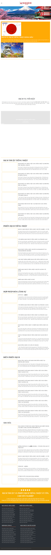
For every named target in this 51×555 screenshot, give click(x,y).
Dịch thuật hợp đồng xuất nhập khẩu (8, 543)
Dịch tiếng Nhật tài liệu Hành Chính (8, 539)
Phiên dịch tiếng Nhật (15, 227)
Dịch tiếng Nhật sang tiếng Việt (7, 521)
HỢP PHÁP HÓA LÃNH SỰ (14, 292)
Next (49, 13)
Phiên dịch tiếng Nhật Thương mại (26, 521)
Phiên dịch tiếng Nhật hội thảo (25, 513)
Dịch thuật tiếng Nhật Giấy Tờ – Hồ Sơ (9, 535)
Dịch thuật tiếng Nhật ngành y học (8, 517)
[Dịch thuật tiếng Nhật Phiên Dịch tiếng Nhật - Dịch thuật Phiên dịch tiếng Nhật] (25, 3)
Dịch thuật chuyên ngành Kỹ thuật (26, 531)
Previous (1, 13)
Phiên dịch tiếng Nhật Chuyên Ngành (26, 515)
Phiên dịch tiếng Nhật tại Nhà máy (26, 517)
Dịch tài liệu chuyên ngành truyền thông (27, 529)
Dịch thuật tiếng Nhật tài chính (25, 537)
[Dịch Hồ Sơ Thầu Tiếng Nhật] (25, 77)
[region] (25, 13)
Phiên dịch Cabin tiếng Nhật (25, 509)
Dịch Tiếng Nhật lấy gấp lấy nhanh (28, 345)
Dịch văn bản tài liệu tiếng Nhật (7, 523)
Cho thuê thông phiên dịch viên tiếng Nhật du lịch (33, 260)
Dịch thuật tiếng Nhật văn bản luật (8, 533)
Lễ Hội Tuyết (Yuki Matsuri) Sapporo (28, 476)
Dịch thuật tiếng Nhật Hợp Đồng (7, 537)
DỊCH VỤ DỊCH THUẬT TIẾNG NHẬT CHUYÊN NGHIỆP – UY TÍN (33, 229)
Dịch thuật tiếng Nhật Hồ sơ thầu (7, 509)
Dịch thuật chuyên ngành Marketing (26, 543)
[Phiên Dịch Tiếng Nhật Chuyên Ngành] (16, 147)
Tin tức (7, 423)
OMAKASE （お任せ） (23, 466)
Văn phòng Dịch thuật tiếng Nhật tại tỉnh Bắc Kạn (32, 239)
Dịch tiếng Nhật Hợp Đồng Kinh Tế (8, 541)
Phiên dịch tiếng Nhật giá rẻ (26, 280)
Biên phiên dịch (11, 358)
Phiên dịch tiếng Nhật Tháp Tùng (25, 519)
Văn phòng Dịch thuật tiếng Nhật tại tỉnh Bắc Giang (33, 305)
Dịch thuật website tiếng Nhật (7, 519)
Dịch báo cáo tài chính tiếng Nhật (8, 511)
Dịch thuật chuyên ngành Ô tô (25, 541)
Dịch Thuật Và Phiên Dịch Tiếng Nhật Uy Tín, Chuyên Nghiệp (25, 495)
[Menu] (1, 3)
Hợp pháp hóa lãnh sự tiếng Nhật (7, 529)
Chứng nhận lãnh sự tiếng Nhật (7, 531)
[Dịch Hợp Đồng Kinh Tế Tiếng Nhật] (12, 118)
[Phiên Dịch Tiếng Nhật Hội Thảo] (12, 131)
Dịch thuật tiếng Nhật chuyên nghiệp (8, 515)
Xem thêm (25, 91)
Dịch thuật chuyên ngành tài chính (26, 535)
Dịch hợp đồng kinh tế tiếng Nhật (8, 513)
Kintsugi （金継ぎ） (23, 295)
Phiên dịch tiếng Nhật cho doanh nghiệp (27, 511)
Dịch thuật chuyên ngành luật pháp (26, 539)
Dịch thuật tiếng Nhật (15, 161)
